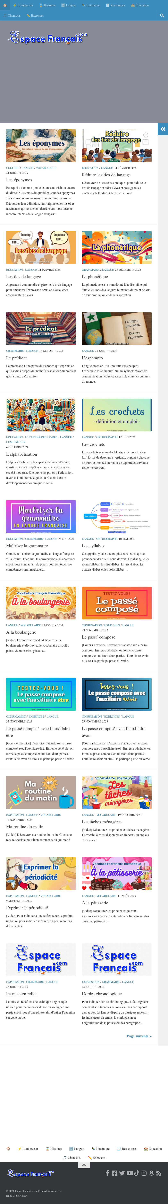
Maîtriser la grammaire (27, 545)
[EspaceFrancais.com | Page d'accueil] (47, 37)
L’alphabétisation (21, 454)
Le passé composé (98, 637)
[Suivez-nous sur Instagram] (144, 1173)
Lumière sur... (17, 442)
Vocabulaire (46, 168)
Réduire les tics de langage (106, 175)
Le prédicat (16, 358)
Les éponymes (19, 179)
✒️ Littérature (91, 5)
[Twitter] (122, 1173)
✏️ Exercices (35, 15)
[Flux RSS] (159, 1173)
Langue (28, 168)
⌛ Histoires (47, 5)
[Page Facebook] (107, 1173)
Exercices (112, 625)
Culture (12, 168)
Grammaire (91, 270)
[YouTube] (129, 1173)
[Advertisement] (84, 86)
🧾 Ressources (115, 5)
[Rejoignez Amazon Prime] (151, 1173)
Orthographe (107, 437)
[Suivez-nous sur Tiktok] (137, 1173)
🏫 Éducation (140, 5)
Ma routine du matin (24, 826)
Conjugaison (92, 625)
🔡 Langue (68, 5)
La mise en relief (21, 993)
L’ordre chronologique (102, 993)
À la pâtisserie (95, 903)
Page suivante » (139, 1036)
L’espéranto (92, 358)
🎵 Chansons (11, 15)
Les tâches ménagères (102, 821)
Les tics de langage (23, 276)
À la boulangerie (21, 632)
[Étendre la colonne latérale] (163, 129)
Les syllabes (93, 545)
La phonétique (95, 276)
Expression (15, 815)
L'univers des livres (41, 437)
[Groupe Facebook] (115, 1173)
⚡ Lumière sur (23, 5)
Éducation (90, 168)
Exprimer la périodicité (27, 907)
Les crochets (93, 444)
